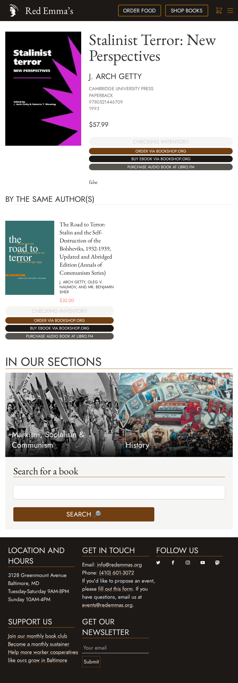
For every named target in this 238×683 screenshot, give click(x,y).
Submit (91, 661)
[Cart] (218, 11)
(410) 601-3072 (116, 572)
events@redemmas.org (107, 605)
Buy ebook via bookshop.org (161, 159)
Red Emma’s (49, 10)
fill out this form (115, 588)
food (139, 10)
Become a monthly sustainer (38, 644)
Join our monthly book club (37, 636)
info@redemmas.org (119, 564)
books (186, 10)
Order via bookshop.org (160, 151)
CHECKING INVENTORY (161, 141)
